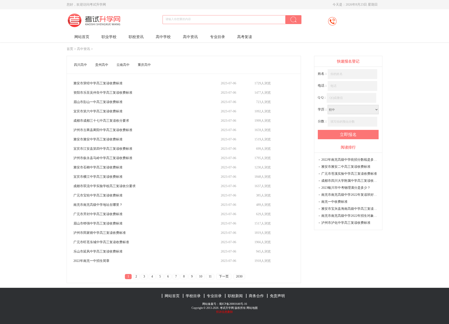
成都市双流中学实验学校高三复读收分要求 (104, 186)
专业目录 (217, 37)
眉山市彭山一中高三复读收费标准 (98, 102)
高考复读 (244, 37)
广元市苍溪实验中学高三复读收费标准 (349, 173)
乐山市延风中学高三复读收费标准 (98, 251)
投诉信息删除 (224, 311)
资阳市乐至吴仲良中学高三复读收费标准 (102, 92)
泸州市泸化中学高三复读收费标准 (345, 222)
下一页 (224, 276)
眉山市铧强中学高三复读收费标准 (98, 223)
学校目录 (193, 296)
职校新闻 (235, 296)
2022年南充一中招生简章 (91, 261)
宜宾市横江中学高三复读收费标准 (98, 176)
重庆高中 (144, 65)
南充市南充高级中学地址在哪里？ (98, 205)
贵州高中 (101, 65)
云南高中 (123, 65)
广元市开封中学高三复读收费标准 (98, 214)
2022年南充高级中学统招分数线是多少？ (350, 159)
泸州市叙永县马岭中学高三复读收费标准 (102, 158)
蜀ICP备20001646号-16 (233, 304)
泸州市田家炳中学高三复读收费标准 (99, 233)
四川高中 (80, 65)
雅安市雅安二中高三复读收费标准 (345, 166)
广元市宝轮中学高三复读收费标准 (98, 195)
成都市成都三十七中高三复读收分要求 (101, 120)
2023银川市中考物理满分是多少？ (345, 187)
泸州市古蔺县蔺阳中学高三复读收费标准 (102, 130)
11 (210, 276)
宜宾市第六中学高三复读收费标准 (98, 111)
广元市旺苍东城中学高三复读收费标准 (101, 242)
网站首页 (81, 37)
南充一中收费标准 (334, 201)
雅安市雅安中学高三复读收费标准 (98, 139)
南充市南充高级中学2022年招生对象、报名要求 (350, 215)
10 (200, 276)
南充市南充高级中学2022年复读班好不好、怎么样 (350, 194)
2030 (239, 276)
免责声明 (277, 296)
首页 (70, 49)
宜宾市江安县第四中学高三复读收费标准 (102, 148)
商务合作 (256, 296)
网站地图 (252, 308)
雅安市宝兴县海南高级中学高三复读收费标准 (350, 208)
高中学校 (163, 37)
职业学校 (108, 37)
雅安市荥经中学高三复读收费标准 (98, 83)
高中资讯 (190, 37)
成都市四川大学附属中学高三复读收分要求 (350, 180)
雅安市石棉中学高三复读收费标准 (98, 167)
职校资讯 (136, 37)
